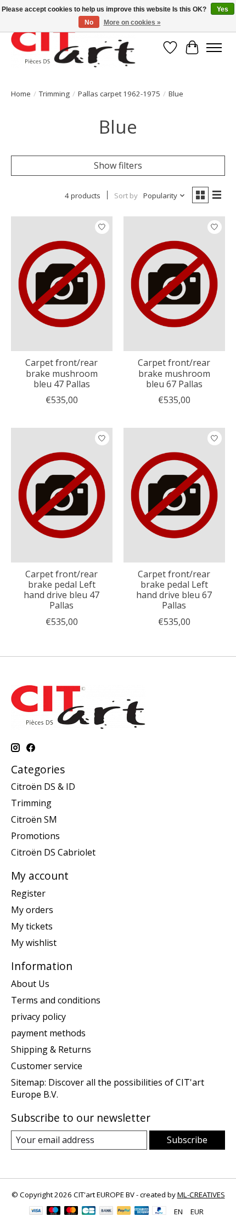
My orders (32, 910)
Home (21, 94)
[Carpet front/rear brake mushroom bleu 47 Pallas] (62, 283)
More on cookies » (132, 22)
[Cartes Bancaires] (88, 1211)
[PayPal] (124, 1211)
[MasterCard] (71, 1211)
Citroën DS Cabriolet (53, 852)
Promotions (35, 836)
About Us (30, 984)
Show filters (118, 165)
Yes (222, 9)
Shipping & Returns (51, 1049)
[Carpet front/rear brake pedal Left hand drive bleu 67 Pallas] (174, 495)
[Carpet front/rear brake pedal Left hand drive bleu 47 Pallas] (62, 495)
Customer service (46, 1066)
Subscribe (187, 1140)
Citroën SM (34, 819)
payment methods (48, 1033)
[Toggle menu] (214, 48)
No (89, 22)
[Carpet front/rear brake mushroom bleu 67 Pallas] (174, 283)
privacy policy (38, 1017)
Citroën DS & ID (43, 787)
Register (28, 893)
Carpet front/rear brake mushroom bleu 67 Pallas (174, 373)
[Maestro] (54, 1211)
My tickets (32, 926)
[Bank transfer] (106, 1211)
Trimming (54, 94)
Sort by (126, 195)
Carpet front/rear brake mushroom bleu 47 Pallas (61, 373)
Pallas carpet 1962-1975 (119, 94)
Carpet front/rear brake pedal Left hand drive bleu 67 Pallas (174, 590)
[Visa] (36, 1211)
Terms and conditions (55, 1000)
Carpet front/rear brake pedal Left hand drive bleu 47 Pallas (61, 590)
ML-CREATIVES (201, 1195)
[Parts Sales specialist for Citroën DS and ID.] (73, 47)
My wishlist (34, 943)
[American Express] (141, 1211)
